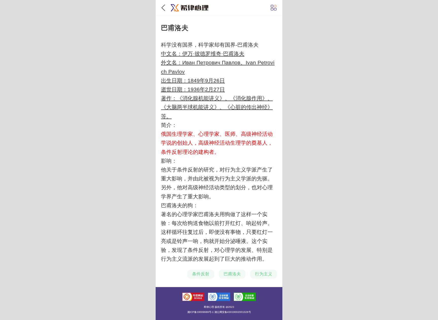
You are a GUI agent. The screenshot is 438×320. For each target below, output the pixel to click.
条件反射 (200, 274)
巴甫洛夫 (232, 274)
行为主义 (263, 274)
